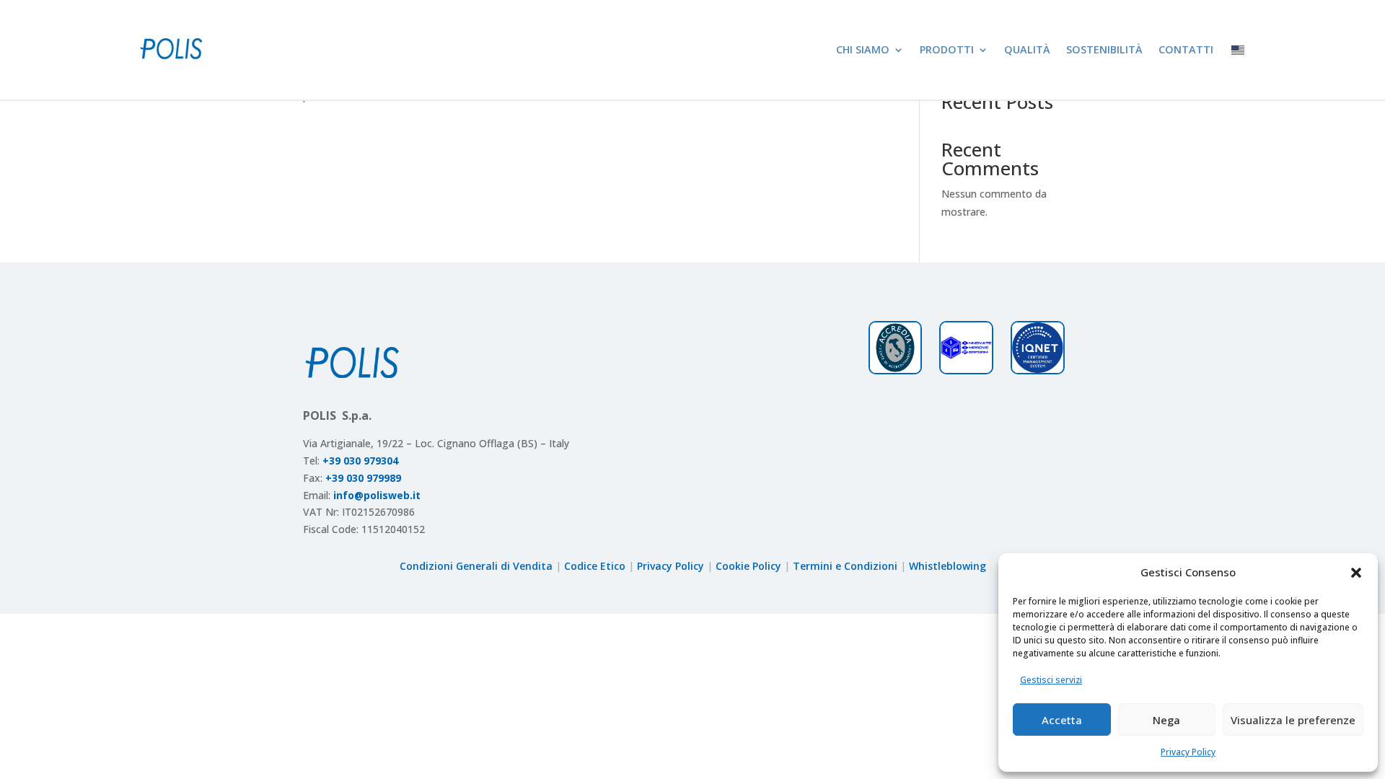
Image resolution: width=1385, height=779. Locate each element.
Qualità (1027, 49)
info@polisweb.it (377, 495)
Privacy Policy (1188, 752)
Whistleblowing (947, 566)
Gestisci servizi (1051, 680)
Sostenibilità (1104, 49)
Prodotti (947, 49)
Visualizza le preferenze (1293, 720)
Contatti (1185, 49)
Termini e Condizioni (845, 566)
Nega (1166, 720)
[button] (1356, 572)
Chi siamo (862, 49)
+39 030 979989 (363, 478)
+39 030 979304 (360, 460)
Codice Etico (594, 566)
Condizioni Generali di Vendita (476, 566)
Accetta (1062, 720)
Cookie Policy (748, 566)
